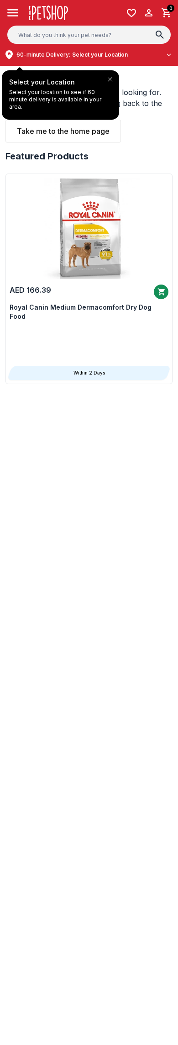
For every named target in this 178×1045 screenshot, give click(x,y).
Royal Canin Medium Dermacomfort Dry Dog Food (81, 311)
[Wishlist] (131, 13)
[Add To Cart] (161, 292)
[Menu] (12, 12)
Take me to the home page (63, 131)
